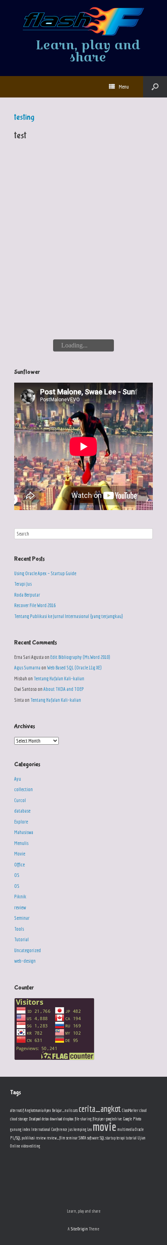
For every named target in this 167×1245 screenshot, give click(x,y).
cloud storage (19, 1118)
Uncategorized (27, 950)
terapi (120, 1137)
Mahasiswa (23, 832)
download (56, 1118)
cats (75, 1110)
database (22, 811)
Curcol (20, 800)
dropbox (68, 1118)
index (26, 1129)
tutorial (131, 1137)
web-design (25, 961)
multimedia (125, 1129)
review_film (56, 1137)
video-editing (30, 1145)
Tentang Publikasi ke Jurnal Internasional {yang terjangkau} (68, 616)
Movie (19, 854)
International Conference (49, 1129)
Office (19, 865)
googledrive (114, 1118)
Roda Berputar (27, 595)
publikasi (28, 1137)
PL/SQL (15, 1137)
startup (110, 1137)
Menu (124, 87)
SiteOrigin (79, 1228)
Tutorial (21, 939)
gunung (15, 1129)
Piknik (20, 897)
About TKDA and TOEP (63, 689)
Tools (19, 929)
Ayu (17, 779)
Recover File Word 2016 (35, 605)
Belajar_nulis (62, 1110)
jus (70, 1129)
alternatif (17, 1110)
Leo (89, 1129)
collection (23, 789)
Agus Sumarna (27, 668)
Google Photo (132, 1118)
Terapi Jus (23, 584)
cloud (143, 1110)
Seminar (22, 918)
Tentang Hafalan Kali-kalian (59, 678)
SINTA (82, 1137)
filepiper (98, 1118)
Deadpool (35, 1118)
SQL (102, 1137)
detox (45, 1118)
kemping (79, 1129)
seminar (72, 1137)
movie (104, 1126)
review (20, 907)
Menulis (21, 843)
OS (16, 875)
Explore (21, 822)
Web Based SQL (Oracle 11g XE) (74, 668)
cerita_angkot (100, 1108)
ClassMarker (130, 1110)
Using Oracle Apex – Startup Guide (45, 573)
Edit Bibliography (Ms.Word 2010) (80, 657)
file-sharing (83, 1118)
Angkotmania (34, 1110)
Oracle (139, 1129)
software (93, 1137)
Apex (47, 1110)
